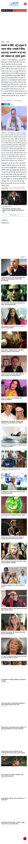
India (7, 41)
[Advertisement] (14, 26)
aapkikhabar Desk (8, 100)
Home (2, 41)
